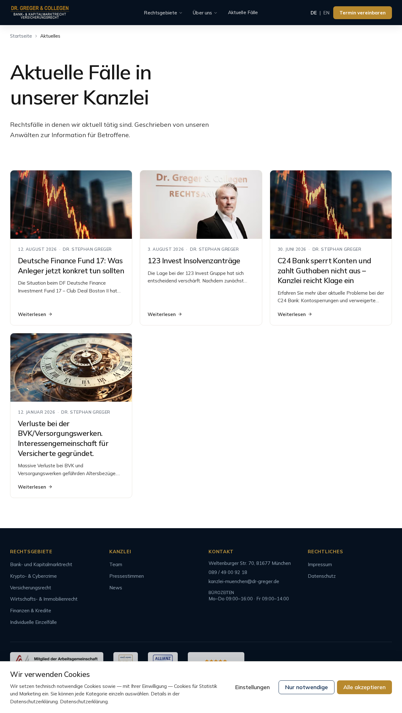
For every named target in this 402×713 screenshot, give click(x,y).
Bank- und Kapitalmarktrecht (41, 564)
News (115, 588)
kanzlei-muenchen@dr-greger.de (244, 581)
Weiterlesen (32, 314)
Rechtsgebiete (160, 13)
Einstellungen (252, 687)
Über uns (202, 13)
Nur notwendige (306, 687)
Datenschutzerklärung (84, 702)
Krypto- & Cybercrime (33, 576)
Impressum (320, 564)
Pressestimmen (126, 576)
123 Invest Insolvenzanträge (194, 260)
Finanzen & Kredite (30, 611)
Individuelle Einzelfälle (33, 622)
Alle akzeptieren (364, 687)
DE (314, 13)
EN (326, 13)
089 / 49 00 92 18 (228, 572)
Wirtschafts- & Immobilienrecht (44, 599)
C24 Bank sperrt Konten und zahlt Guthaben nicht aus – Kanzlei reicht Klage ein (324, 270)
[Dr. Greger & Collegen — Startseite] (40, 12)
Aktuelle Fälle (243, 12)
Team (115, 564)
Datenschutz (322, 576)
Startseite (21, 36)
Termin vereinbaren (363, 13)
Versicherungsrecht (30, 588)
